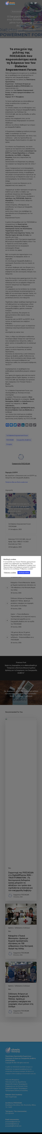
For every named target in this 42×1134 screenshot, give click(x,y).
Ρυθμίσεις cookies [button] (10, 572)
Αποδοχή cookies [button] (24, 572)
